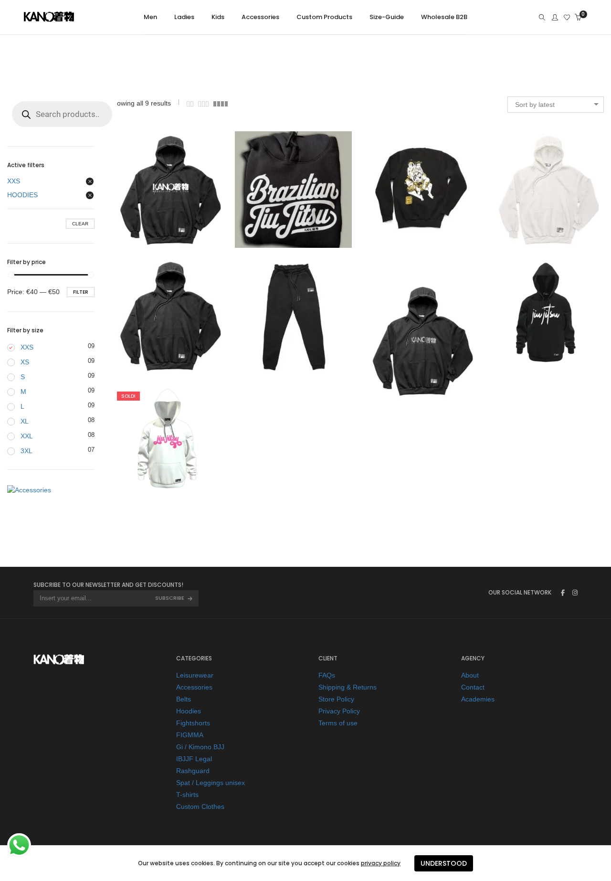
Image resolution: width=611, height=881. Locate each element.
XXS (13, 181)
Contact (473, 687)
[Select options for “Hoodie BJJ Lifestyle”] (526, 315)
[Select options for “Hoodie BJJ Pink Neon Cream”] (148, 441)
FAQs (326, 675)
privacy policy (380, 863)
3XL (26, 451)
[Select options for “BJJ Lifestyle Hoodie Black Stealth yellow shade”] (400, 344)
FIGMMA (189, 735)
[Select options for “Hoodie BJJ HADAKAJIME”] (400, 189)
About (470, 675)
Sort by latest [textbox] (535, 104)
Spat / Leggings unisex (210, 782)
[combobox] (555, 104)
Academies (478, 699)
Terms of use (338, 723)
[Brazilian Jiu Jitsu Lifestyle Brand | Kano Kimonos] (49, 18)
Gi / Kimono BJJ (200, 747)
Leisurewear (194, 675)
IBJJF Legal (194, 759)
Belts (183, 699)
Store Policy (336, 699)
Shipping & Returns (347, 687)
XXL (27, 436)
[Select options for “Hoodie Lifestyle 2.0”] (274, 189)
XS (25, 362)
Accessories (194, 687)
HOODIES (22, 195)
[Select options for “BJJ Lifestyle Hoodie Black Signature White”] (148, 189)
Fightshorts (193, 723)
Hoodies (188, 711)
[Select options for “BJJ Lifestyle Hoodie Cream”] (526, 189)
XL (25, 421)
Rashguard (193, 771)
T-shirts (187, 794)
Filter (80, 292)
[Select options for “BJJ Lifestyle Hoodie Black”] (148, 315)
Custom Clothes (200, 806)
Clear (80, 223)
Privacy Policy (339, 711)
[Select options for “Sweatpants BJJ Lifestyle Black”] (274, 315)
